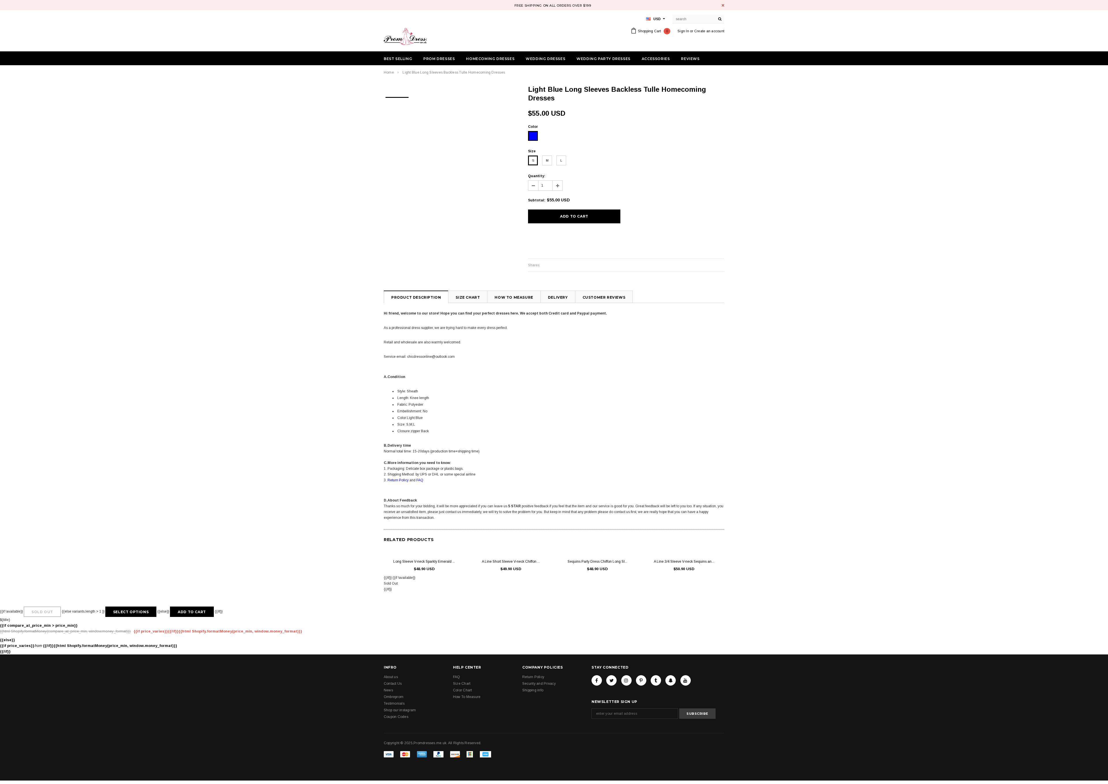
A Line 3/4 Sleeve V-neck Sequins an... (684, 562)
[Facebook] (597, 680)
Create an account (709, 31)
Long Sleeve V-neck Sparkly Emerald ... (424, 562)
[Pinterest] (641, 680)
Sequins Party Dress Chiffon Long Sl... (597, 562)
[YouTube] (685, 680)
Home (389, 72)
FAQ (419, 480)
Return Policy (398, 480)
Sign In (683, 31)
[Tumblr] (656, 680)
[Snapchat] (670, 680)
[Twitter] (611, 680)
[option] (397, 95)
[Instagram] (626, 680)
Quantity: (536, 176)
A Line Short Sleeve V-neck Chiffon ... (511, 562)
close (723, 5)
